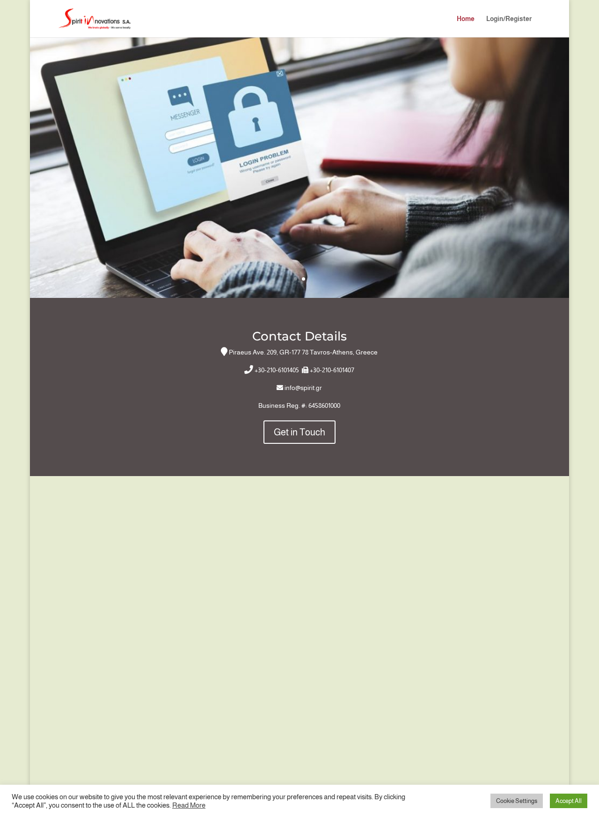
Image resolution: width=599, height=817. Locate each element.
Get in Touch (299, 432)
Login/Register (509, 18)
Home (466, 18)
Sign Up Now (299, 137)
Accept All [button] (568, 800)
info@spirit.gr (303, 387)
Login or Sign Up (299, 210)
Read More (188, 805)
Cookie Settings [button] (516, 800)
